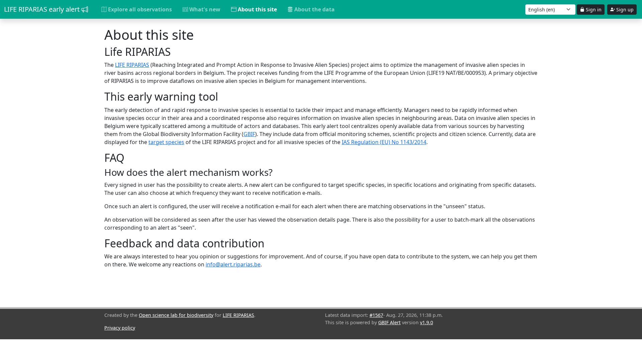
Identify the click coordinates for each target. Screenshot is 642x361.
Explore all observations (139, 9)
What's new (204, 9)
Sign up (624, 9)
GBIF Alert (389, 322)
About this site (256, 9)
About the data (314, 9)
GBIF (249, 134)
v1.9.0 (426, 322)
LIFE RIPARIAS (132, 65)
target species (166, 142)
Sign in (593, 9)
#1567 (376, 315)
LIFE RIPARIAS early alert (42, 9)
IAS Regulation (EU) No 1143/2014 (384, 142)
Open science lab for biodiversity (176, 315)
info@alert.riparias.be (233, 264)
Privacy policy (119, 328)
